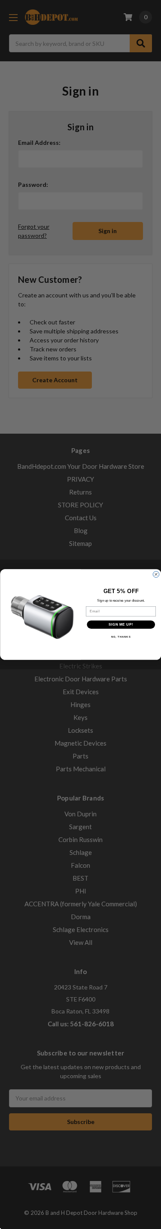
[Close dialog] (156, 574)
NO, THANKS (121, 636)
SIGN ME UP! (120, 624)
